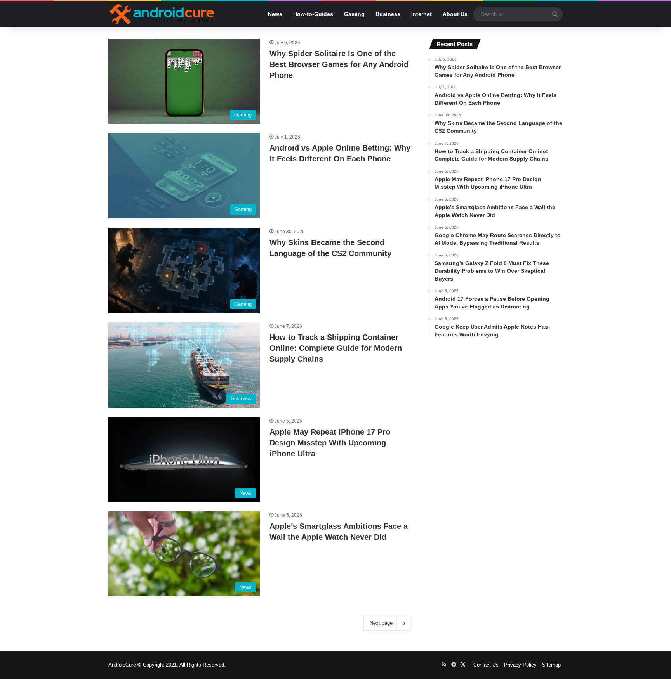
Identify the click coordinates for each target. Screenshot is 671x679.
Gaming (354, 14)
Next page (381, 623)
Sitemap (551, 665)
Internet (421, 14)
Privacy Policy (520, 665)
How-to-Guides (313, 14)
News (275, 14)
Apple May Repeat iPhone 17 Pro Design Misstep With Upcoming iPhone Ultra (329, 443)
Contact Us (486, 665)
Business (387, 14)
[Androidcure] (162, 14)
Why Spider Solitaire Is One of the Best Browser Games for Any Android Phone (339, 64)
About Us (455, 14)
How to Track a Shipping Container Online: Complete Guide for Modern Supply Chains (335, 348)
